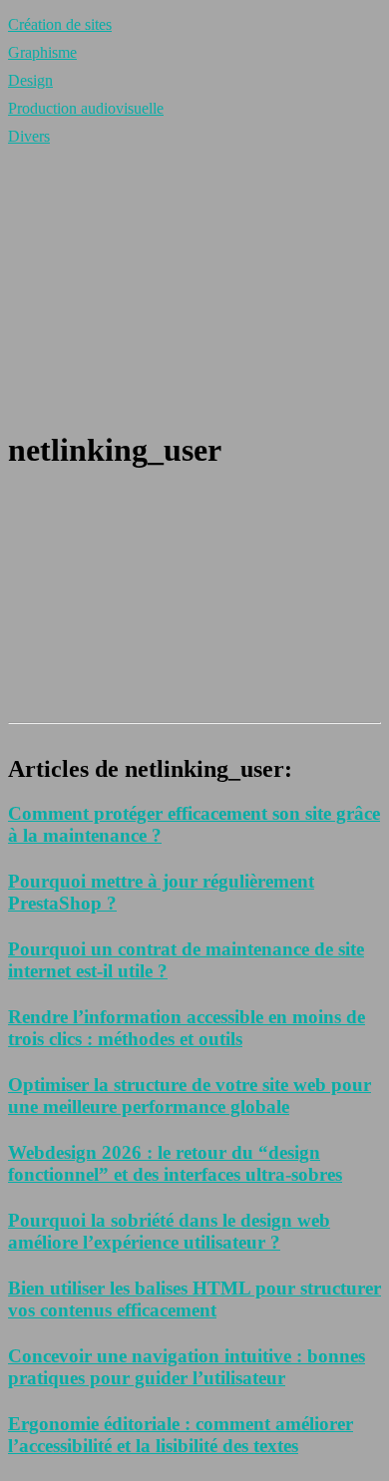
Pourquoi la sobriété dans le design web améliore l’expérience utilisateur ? (169, 1231)
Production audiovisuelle (86, 108)
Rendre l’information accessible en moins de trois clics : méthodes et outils (186, 1027)
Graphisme (42, 52)
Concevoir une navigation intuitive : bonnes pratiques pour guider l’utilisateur (186, 1366)
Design (30, 80)
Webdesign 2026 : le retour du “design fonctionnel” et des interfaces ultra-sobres (175, 1163)
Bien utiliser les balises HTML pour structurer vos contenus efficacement (194, 1299)
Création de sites (60, 24)
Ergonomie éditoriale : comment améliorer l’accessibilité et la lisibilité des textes (180, 1434)
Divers (29, 136)
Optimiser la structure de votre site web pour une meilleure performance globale (189, 1095)
